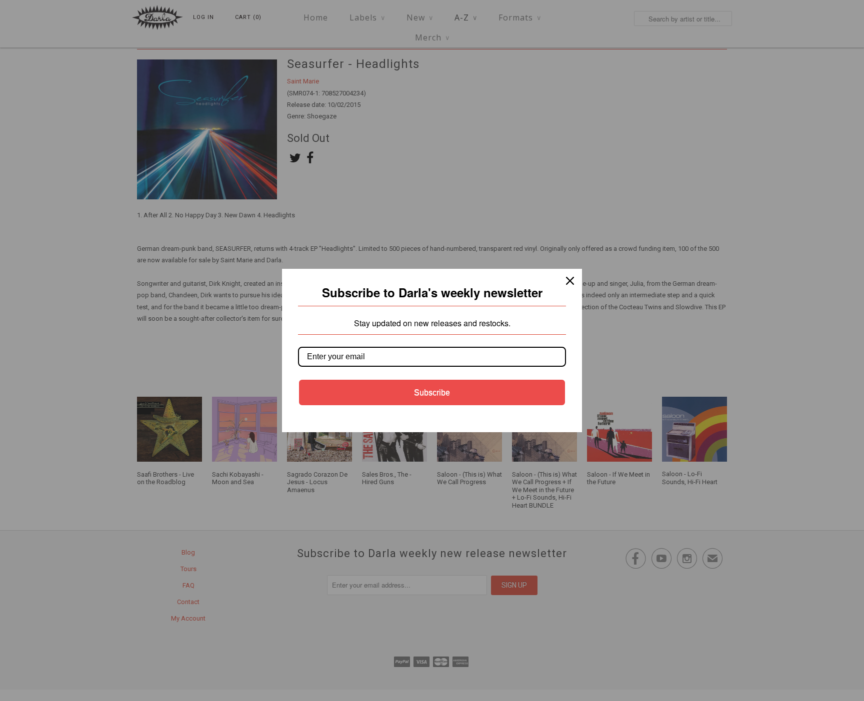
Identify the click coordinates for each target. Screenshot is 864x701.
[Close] (570, 281)
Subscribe (432, 392)
